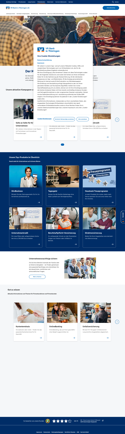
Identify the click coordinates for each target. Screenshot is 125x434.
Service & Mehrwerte (60, 2)
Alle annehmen (82, 119)
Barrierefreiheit (85, 432)
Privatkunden (22, 2)
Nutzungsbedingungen (57, 432)
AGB (78, 432)
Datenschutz (46, 432)
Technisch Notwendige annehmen (64, 119)
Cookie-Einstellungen (45, 118)
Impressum (39, 432)
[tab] (10, 14)
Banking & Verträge (11, 2)
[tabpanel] (28, 119)
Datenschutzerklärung (44, 60)
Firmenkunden (41, 2)
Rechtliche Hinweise (70, 432)
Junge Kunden (31, 2)
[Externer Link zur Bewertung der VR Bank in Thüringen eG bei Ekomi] (102, 421)
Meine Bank (50, 2)
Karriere (71, 2)
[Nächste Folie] (117, 120)
